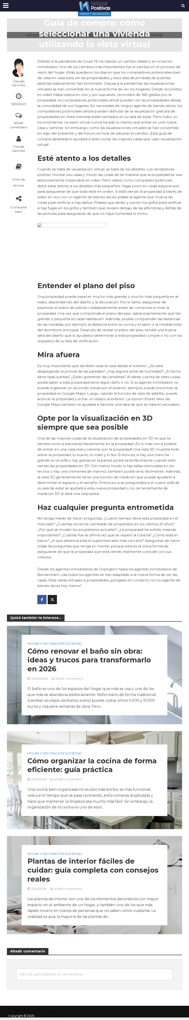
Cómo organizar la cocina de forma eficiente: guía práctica (92, 765)
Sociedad (73, 643)
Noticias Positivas (48, 1015)
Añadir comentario (18, 125)
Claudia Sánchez (18, 83)
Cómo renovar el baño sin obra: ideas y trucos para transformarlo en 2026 (89, 660)
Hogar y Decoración (94, 13)
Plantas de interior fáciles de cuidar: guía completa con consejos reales (93, 870)
